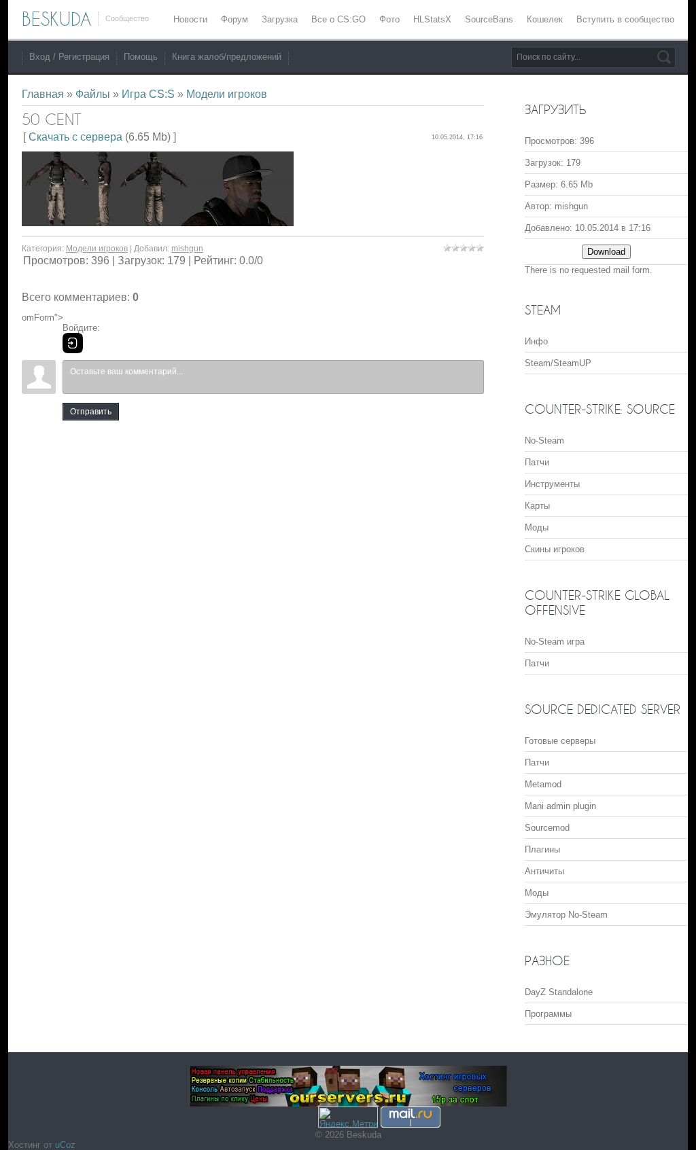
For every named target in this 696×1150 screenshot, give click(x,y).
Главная (43, 94)
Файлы (92, 94)
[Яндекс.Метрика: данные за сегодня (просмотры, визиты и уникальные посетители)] (348, 1117)
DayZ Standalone (559, 992)
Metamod (543, 784)
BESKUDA (56, 19)
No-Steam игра (555, 641)
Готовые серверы (560, 741)
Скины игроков (555, 549)
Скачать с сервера (75, 137)
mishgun (187, 248)
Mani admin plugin (560, 806)
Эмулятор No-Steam (566, 915)
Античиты (544, 871)
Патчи (537, 462)
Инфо (536, 341)
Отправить (90, 411)
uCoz (65, 1145)
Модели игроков (226, 94)
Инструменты (552, 484)
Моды (537, 527)
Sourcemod (547, 828)
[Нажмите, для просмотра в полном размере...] (158, 222)
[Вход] (73, 343)
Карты (537, 506)
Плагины (542, 849)
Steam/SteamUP (558, 363)
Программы (548, 1014)
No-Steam (544, 440)
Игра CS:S (148, 94)
